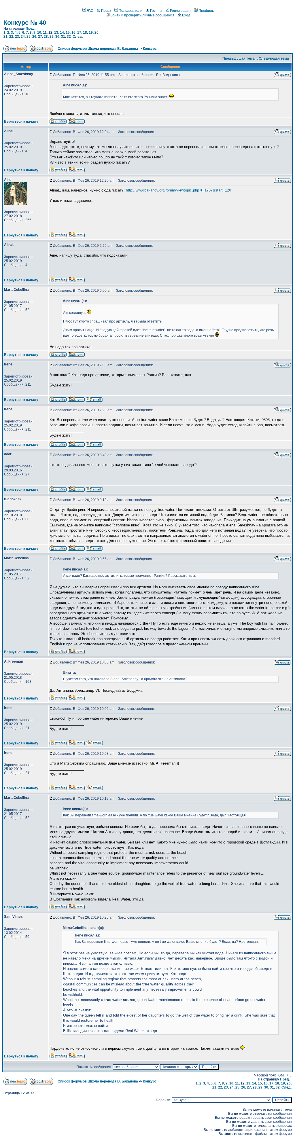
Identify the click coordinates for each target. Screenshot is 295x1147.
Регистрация (180, 11)
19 (91, 33)
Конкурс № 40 (24, 22)
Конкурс (150, 49)
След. (78, 37)
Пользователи (130, 11)
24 (23, 37)
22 (11, 37)
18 (85, 33)
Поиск (106, 11)
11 (45, 33)
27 (40, 37)
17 (79, 33)
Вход (186, 15)
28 (46, 37)
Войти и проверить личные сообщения (142, 15)
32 (69, 37)
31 (63, 37)
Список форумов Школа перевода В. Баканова (98, 49)
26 (34, 37)
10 (39, 33)
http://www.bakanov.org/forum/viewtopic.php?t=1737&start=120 (178, 190)
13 (56, 33)
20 (96, 33)
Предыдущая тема (238, 58)
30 (57, 37)
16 (73, 33)
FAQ (90, 11)
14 (62, 33)
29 (52, 37)
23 (17, 37)
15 (68, 33)
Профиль (206, 11)
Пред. (30, 28)
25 (29, 37)
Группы (156, 11)
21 (5, 37)
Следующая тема (274, 58)
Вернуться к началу (21, 122)
